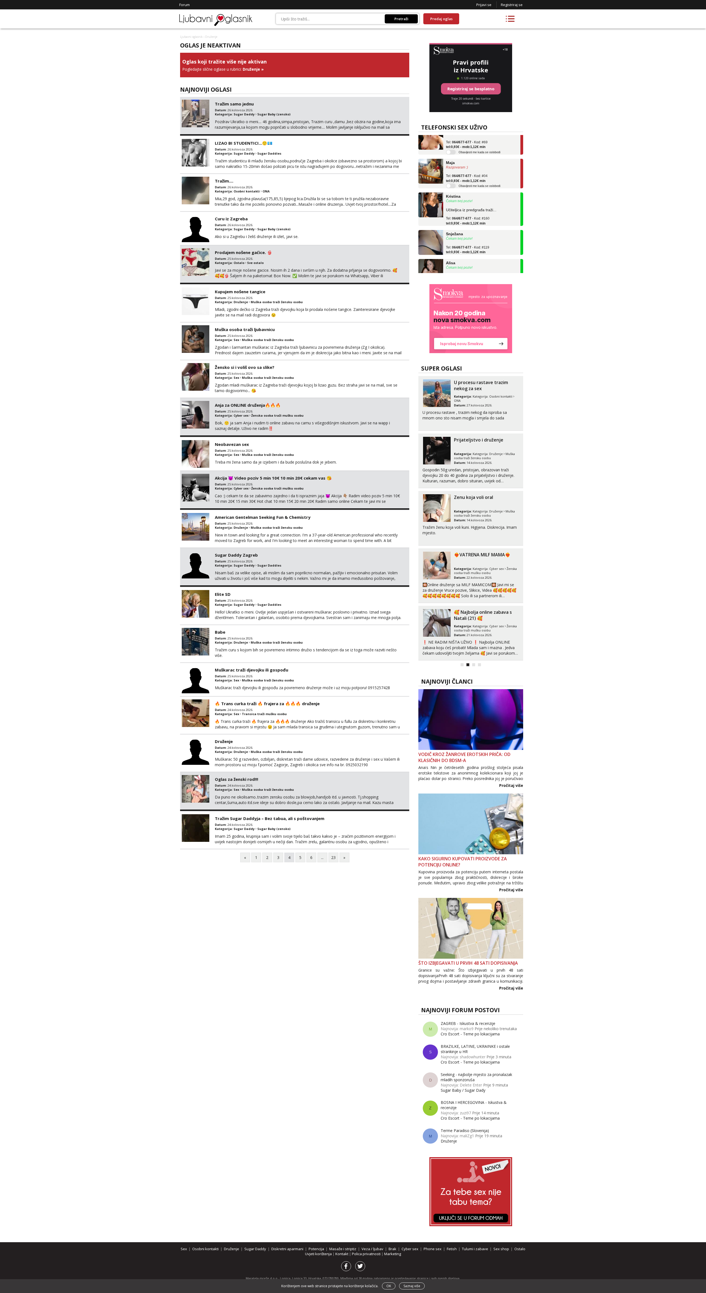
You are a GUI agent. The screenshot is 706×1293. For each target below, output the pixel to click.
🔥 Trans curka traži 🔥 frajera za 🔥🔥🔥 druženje (267, 703)
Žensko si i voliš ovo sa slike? (244, 367)
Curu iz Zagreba (231, 218)
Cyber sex (241, 415)
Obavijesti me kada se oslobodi (479, 136)
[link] (470, 318)
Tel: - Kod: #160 (468, 204)
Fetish (452, 1248)
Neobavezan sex (232, 444)
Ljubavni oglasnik (191, 37)
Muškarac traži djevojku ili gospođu (251, 670)
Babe (220, 632)
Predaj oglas (441, 18)
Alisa (450, 247)
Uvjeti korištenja (319, 1253)
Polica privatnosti (366, 1253)
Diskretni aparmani (287, 1248)
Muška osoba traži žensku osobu (277, 302)
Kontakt (342, 1253)
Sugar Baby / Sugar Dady (463, 1090)
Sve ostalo (255, 263)
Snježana (454, 218)
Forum (184, 4)
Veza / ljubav (372, 1248)
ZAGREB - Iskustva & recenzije (468, 1023)
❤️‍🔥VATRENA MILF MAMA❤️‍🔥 (482, 555)
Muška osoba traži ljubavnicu (245, 329)
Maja (450, 146)
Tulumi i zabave (475, 1248)
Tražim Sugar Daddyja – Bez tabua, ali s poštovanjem (269, 818)
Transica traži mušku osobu (264, 714)
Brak (392, 1248)
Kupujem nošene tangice (240, 291)
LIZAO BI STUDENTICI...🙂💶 (243, 143)
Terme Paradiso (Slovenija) (465, 1130)
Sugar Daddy (244, 114)
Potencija (316, 1248)
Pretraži (401, 18)
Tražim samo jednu (234, 104)
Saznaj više (411, 1286)
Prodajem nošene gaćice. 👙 (243, 252)
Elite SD (223, 594)
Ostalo (239, 263)
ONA (266, 191)
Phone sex (433, 1248)
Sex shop (501, 1248)
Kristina (453, 180)
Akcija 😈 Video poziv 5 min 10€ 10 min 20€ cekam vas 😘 (273, 478)
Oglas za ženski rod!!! (236, 779)
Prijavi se (483, 4)
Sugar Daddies (269, 153)
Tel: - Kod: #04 (467, 162)
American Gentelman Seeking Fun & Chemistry (263, 517)
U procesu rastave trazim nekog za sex (481, 385)
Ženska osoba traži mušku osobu (277, 415)
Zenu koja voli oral (473, 497)
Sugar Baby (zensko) (273, 114)
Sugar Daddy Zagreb (236, 555)
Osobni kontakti (247, 191)
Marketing (392, 1253)
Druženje (251, 69)
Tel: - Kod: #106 (468, 262)
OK (388, 1286)
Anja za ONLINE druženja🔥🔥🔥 (248, 405)
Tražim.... (224, 181)
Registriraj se (512, 4)
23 (333, 857)
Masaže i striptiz (342, 1248)
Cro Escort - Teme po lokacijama (470, 1033)
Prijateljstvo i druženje (478, 440)
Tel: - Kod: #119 (467, 233)
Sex (236, 340)
